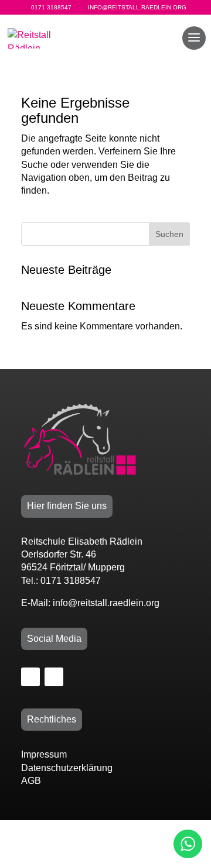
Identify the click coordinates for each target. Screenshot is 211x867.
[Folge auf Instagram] (30, 677)
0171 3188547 (51, 7)
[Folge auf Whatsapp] (54, 677)
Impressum (44, 754)
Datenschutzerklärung (67, 768)
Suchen (169, 234)
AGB (31, 781)
